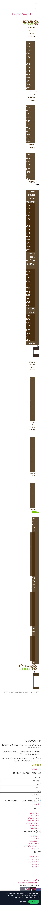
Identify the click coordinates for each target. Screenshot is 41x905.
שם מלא (38, 777)
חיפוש (37, 349)
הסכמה (38, 798)
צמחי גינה (32, 92)
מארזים (26, 154)
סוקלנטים (25, 117)
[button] (32, 185)
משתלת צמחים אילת (31, 30)
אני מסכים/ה (33, 901)
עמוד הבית (37, 692)
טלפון (39, 784)
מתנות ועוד (32, 146)
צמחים (30, 692)
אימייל (39, 791)
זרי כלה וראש (27, 60)
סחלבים (26, 107)
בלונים (27, 178)
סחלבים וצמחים (31, 98)
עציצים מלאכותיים (21, 692)
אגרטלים (26, 88)
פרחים (32, 36)
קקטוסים (26, 127)
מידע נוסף (23, 901)
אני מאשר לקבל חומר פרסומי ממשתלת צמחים (22, 801)
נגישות (32, 182)
